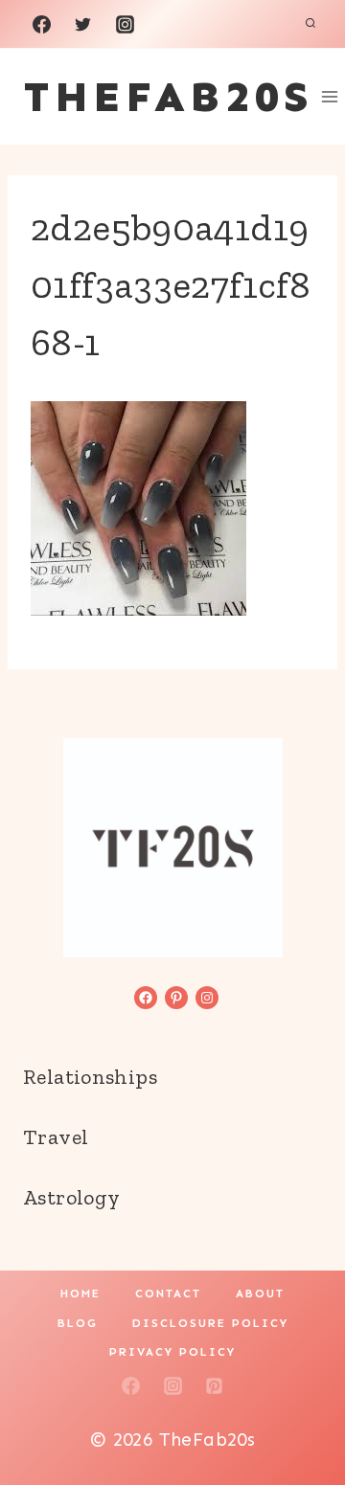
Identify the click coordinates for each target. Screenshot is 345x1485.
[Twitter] (83, 24)
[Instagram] (124, 24)
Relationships (90, 1077)
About (260, 1293)
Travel (55, 1137)
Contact (168, 1293)
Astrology (71, 1197)
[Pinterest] (214, 1385)
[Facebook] (41, 24)
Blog (78, 1323)
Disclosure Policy (210, 1323)
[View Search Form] (310, 23)
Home (80, 1293)
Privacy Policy (172, 1352)
